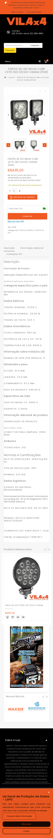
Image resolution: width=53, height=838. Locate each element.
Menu (8, 61)
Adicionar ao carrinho (24, 197)
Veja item (18, 617)
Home (11, 77)
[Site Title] (26, 21)
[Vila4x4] (5, 77)
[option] (19, 145)
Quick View (23, 617)
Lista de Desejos (34, 12)
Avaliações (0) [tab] (14, 254)
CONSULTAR (27, 216)
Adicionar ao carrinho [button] (7, 617)
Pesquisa (10, 50)
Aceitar (26, 831)
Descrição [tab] (9, 248)
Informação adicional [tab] (31, 248)
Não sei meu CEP (16, 221)
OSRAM (22, 230)
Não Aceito (26, 824)
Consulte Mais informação (19, 816)
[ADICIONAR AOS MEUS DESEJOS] (12, 617)
